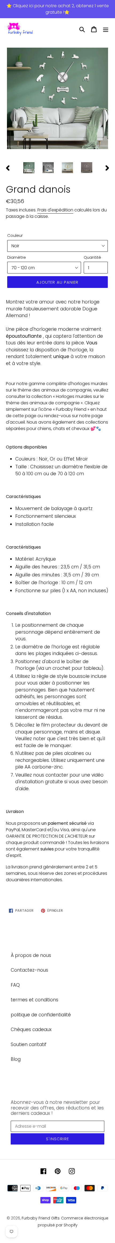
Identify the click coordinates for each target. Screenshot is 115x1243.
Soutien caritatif (29, 1044)
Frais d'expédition (55, 210)
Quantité (92, 257)
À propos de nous (31, 955)
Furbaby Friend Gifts (41, 1218)
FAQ (15, 985)
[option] (57, 99)
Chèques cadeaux (31, 1029)
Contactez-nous (29, 970)
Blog (16, 1059)
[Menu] (106, 29)
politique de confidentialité (41, 1015)
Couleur (15, 235)
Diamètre (16, 257)
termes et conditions (34, 1000)
